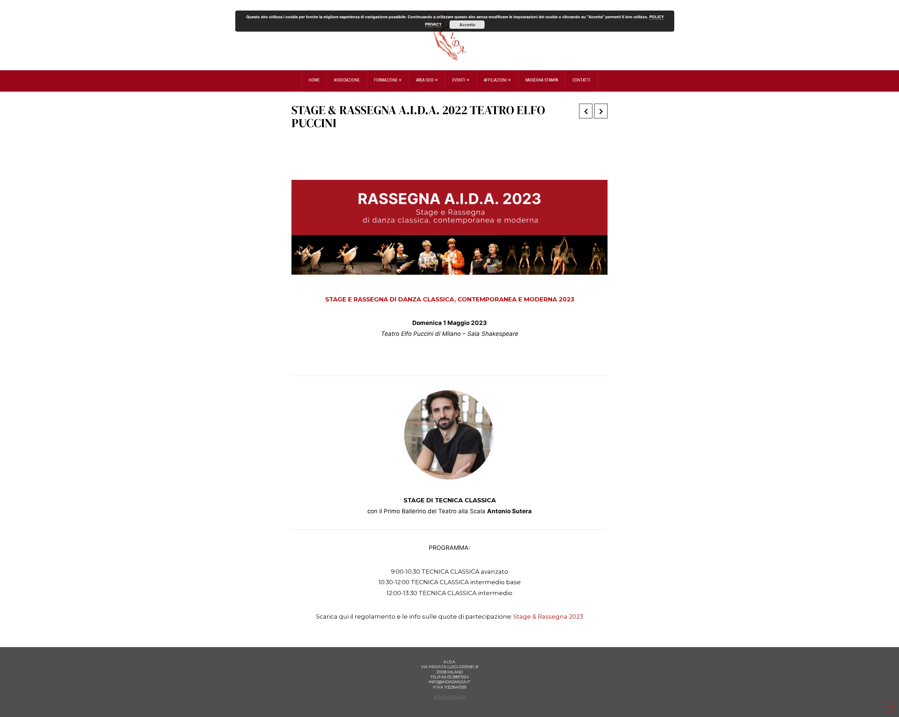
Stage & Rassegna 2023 (548, 616)
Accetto (467, 24)
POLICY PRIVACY (450, 697)
